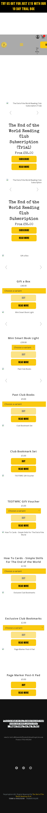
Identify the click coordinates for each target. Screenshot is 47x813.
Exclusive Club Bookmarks (23, 618)
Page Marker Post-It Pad (23, 675)
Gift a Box (23, 281)
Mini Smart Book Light (23, 338)
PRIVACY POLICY (32, 799)
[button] (21, 44)
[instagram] (23, 768)
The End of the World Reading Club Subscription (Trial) (24, 137)
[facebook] (16, 768)
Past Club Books (23, 394)
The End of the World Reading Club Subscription (24, 210)
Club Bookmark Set (23, 451)
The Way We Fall (31, 726)
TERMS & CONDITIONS (17, 799)
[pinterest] (30, 768)
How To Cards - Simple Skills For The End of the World (23, 560)
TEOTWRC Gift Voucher (24, 501)
